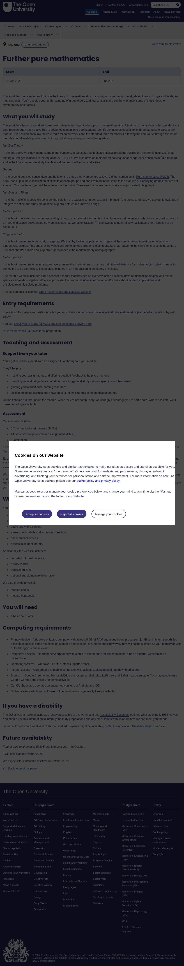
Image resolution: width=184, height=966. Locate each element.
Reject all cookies (71, 514)
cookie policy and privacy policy (98, 480)
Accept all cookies (37, 514)
